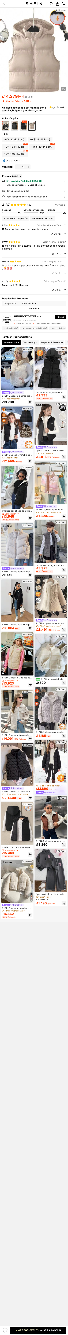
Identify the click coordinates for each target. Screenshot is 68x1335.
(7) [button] (60, 253)
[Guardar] (5, 1330)
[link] (51, 4)
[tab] (11, 342)
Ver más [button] (59, 205)
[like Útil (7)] (53, 253)
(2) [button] (60, 290)
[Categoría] (10, 4)
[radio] (5, 126)
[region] (34, 208)
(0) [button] (59, 273)
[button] (4, 4)
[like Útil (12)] (52, 234)
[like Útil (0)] (53, 273)
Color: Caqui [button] (9, 118)
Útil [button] (55, 234)
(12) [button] (59, 234)
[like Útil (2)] (53, 290)
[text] (34, 229)
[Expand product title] (46, 110)
